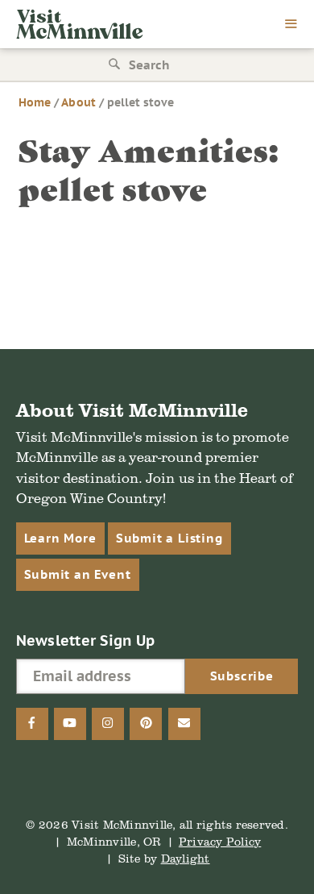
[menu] (291, 25)
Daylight (185, 858)
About (78, 102)
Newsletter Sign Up (85, 640)
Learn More (60, 538)
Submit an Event (77, 574)
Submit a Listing (169, 538)
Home (35, 102)
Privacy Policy (220, 841)
